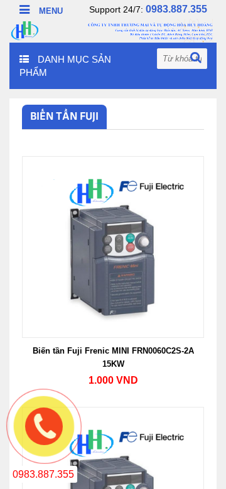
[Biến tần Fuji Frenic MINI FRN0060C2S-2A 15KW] (113, 246)
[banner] (113, 29)
